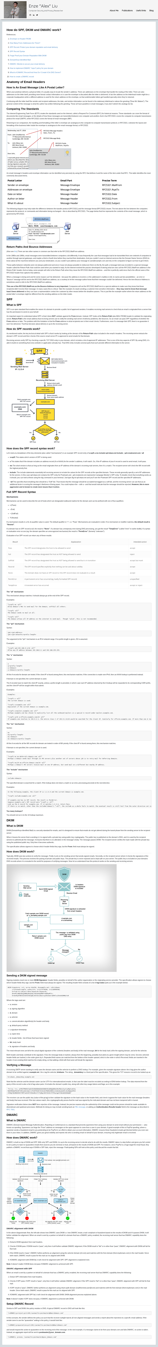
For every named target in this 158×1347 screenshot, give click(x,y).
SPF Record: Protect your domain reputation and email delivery (34, 47)
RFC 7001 (11, 1109)
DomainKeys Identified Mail (20, 60)
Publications (127, 10)
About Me (114, 10)
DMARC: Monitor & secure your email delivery (27, 64)
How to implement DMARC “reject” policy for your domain (31, 68)
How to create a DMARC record (22, 77)
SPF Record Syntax (17, 51)
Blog (151, 10)
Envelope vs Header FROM (20, 39)
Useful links (141, 10)
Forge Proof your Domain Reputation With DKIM (28, 56)
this (15, 251)
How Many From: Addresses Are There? (25, 43)
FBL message (80, 1107)
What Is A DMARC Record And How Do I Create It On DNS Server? (35, 72)
